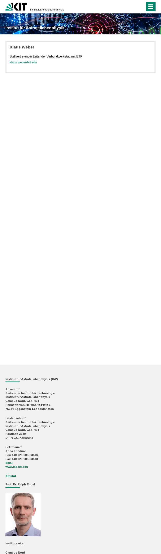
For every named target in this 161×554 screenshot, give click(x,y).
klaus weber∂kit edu (23, 62)
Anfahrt (10, 476)
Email (9, 462)
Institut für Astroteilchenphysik (47, 9)
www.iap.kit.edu (16, 466)
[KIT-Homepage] (16, 6)
